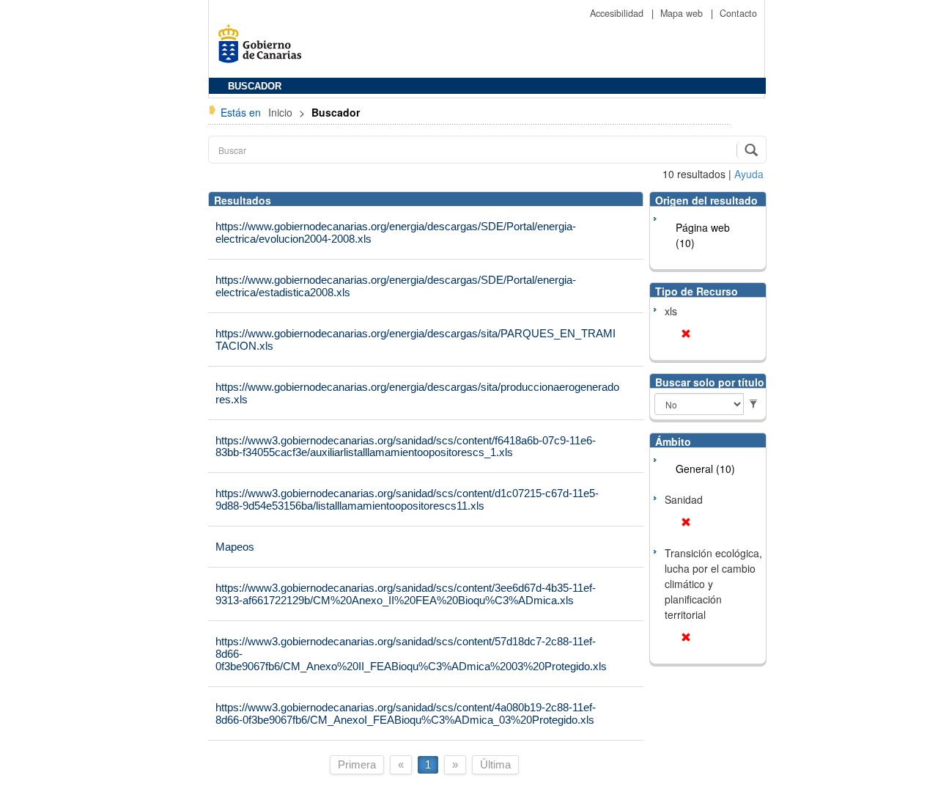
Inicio (281, 112)
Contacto (738, 13)
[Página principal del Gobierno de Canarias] (264, 49)
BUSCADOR (254, 86)
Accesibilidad (618, 13)
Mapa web (683, 13)
